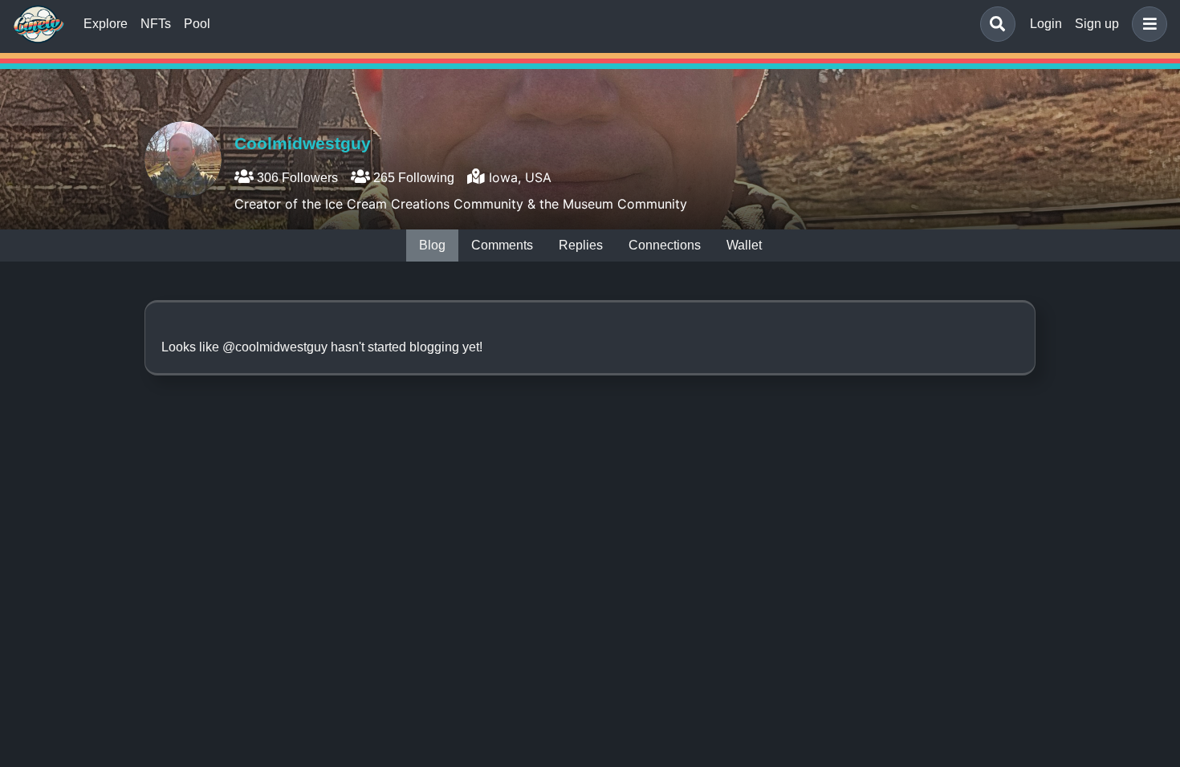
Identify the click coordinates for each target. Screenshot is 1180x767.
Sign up (1097, 23)
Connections (665, 245)
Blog (432, 245)
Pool (197, 23)
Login (1046, 23)
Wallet (744, 245)
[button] (1146, 24)
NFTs (155, 23)
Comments (502, 245)
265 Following (412, 178)
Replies (581, 245)
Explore (105, 23)
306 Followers (296, 178)
